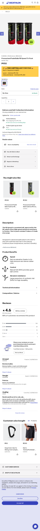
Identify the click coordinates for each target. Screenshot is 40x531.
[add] (13, 101)
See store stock (31, 144)
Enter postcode (15, 115)
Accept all (20, 503)
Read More (34, 402)
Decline (20, 498)
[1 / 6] (20, 33)
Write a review (20, 311)
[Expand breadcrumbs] (2, 11)
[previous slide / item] (2, 34)
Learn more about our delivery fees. (19, 135)
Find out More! (19, 352)
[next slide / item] (38, 34)
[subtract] (3, 101)
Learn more (20, 494)
